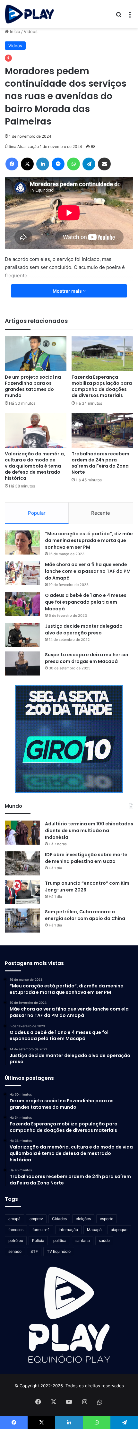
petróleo (15, 1240)
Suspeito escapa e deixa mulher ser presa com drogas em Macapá (87, 658)
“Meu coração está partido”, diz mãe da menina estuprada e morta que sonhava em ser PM (89, 540)
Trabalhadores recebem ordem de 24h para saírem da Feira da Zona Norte (100, 463)
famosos (15, 1229)
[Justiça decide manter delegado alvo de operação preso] (22, 635)
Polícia (38, 1240)
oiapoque (119, 1229)
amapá (14, 1218)
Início (14, 31)
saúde (104, 1240)
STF (34, 1251)
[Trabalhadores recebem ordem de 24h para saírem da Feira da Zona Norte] (102, 430)
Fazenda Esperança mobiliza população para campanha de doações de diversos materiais (102, 386)
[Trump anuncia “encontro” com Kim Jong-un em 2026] (22, 892)
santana (82, 1240)
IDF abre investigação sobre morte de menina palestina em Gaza (86, 858)
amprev (36, 1218)
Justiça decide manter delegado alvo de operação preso (84, 629)
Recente (100, 513)
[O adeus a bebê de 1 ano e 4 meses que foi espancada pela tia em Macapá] (22, 604)
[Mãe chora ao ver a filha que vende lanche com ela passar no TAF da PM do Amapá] (22, 573)
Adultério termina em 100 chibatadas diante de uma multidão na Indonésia (89, 830)
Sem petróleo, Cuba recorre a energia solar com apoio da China (85, 915)
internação (68, 1229)
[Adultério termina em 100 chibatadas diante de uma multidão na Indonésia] (22, 833)
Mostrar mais (68, 291)
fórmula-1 (41, 1229)
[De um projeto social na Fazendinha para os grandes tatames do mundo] (35, 353)
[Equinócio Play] (29, 14)
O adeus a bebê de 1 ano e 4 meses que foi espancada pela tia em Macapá (85, 602)
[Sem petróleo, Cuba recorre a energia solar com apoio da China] (22, 920)
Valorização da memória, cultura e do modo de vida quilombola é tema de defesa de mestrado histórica (35, 466)
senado (15, 1251)
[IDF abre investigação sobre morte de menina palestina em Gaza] (22, 863)
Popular (37, 513)
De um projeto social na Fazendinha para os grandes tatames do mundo (33, 386)
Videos (31, 31)
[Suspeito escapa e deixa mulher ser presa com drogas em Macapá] (22, 663)
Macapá (94, 1229)
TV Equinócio (59, 1251)
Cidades (59, 1218)
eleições (83, 1218)
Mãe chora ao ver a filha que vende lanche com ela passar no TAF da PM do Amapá (88, 571)
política (59, 1240)
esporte (106, 1218)
